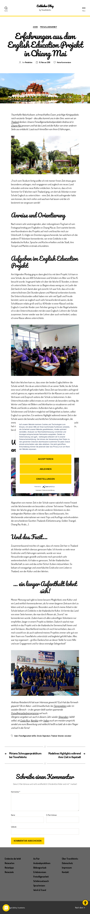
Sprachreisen (39, 885)
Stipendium (46, 736)
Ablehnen (46, 469)
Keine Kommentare (64, 62)
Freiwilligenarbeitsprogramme (25, 713)
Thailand (15, 121)
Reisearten (9, 863)
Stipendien (63, 716)
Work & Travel (39, 889)
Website (13, 826)
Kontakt (65, 872)
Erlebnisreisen (39, 872)
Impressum (67, 867)
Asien (35, 27)
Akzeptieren (45, 459)
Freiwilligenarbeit (48, 27)
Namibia (34, 720)
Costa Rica (25, 720)
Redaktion (28, 62)
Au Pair (36, 858)
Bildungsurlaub (39, 867)
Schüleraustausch (41, 881)
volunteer (67, 736)
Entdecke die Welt (13, 858)
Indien (46, 720)
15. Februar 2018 (44, 62)
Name (13, 815)
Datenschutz (67, 863)
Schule (39, 736)
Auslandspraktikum (41, 863)
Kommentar (15, 792)
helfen (34, 736)
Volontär (61, 736)
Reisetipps (9, 867)
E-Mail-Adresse (51, 815)
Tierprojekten (60, 705)
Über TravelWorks (70, 858)
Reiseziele (9, 872)
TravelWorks (21, 908)
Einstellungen (45, 479)
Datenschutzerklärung (48, 490)
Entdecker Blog (45, 5)
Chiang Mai (16, 125)
